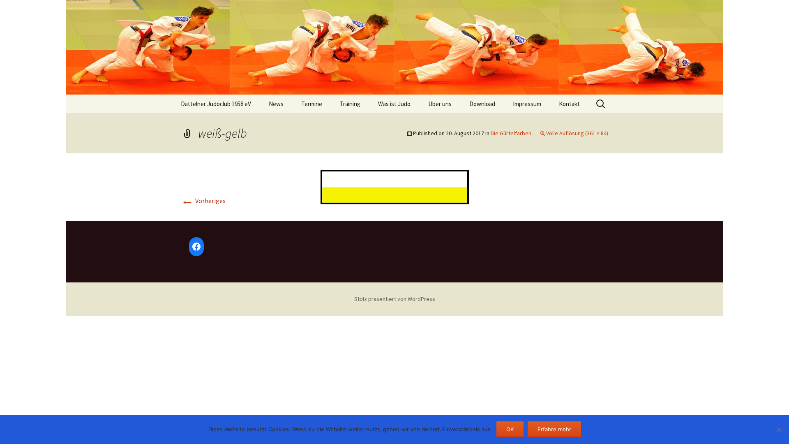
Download (482, 104)
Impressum (527, 104)
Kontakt (569, 104)
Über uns (440, 104)
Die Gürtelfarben (511, 133)
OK (510, 429)
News (276, 104)
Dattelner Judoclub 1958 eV (216, 104)
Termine (311, 104)
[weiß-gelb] (395, 186)
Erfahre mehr (554, 429)
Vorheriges (203, 201)
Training (350, 104)
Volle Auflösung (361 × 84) (577, 133)
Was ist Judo (394, 104)
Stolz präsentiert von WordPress (394, 299)
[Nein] (779, 430)
